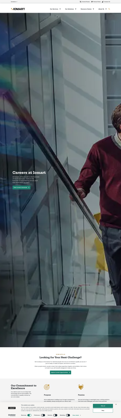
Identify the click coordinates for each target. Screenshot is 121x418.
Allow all (103, 405)
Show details (76, 415)
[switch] (43, 415)
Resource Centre (86, 9)
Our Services (54, 9)
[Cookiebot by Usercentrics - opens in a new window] (12, 415)
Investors (13, 1)
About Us (101, 9)
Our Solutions (69, 9)
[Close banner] (116, 404)
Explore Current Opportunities (59, 372)
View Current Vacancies (20, 187)
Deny (103, 410)
